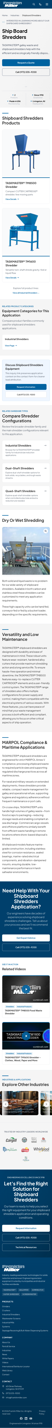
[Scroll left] (6, 1104)
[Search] (34, 4)
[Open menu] (47, 4)
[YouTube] (30, 1418)
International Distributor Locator (16, 1366)
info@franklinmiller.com (16, 1397)
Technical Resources (26, 1247)
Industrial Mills (8, 1322)
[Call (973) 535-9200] (40, 4)
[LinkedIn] (26, 1418)
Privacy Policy (42, 1412)
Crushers (6, 1310)
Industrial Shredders (11, 1314)
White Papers (8, 1358)
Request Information (26, 387)
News (4, 1354)
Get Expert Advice (26, 937)
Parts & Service (8, 1346)
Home (5, 15)
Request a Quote (26, 62)
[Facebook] (21, 1418)
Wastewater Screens (11, 1318)
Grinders (6, 1306)
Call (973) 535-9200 (26, 72)
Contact (5, 1374)
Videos (5, 1362)
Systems (6, 1326)
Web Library (7, 1370)
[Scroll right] (46, 1104)
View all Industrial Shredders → (26, 293)
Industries (15, 15)
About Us (6, 1342)
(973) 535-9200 (13, 1393)
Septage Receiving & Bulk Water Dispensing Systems (25, 1330)
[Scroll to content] (26, 86)
